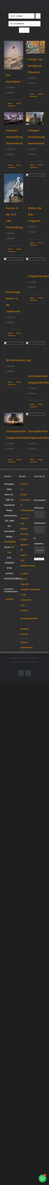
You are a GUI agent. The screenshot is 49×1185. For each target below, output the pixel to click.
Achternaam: (40, 523)
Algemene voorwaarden (29, 662)
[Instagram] (38, 484)
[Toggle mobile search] (39, 7)
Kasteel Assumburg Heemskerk (14, 137)
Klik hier (9, 599)
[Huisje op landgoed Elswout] (35, 47)
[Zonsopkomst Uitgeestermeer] (35, 356)
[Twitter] (42, 484)
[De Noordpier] (13, 55)
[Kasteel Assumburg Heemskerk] (13, 118)
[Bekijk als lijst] (26, 30)
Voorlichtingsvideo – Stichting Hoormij (25, 626)
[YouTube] (35, 490)
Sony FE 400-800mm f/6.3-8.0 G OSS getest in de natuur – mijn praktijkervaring (25, 542)
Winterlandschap (18, 360)
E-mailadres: (39, 541)
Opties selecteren (10, 105)
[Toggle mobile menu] (44, 7)
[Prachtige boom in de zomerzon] (13, 272)
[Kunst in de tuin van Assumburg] (13, 188)
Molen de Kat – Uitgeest (35, 214)
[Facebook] (35, 484)
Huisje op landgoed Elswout (35, 66)
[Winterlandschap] (13, 348)
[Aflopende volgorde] (38, 16)
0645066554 (10, 542)
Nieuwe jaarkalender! (25, 645)
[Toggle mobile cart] (35, 7)
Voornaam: (39, 508)
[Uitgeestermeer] (35, 264)
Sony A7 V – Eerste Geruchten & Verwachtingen (25, 497)
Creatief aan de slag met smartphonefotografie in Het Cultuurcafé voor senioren (25, 592)
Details (18, 103)
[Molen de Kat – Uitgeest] (35, 188)
